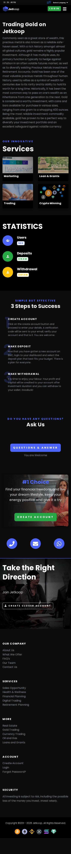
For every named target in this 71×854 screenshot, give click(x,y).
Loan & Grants (49, 176)
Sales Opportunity (14, 688)
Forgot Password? (14, 772)
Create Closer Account (29, 605)
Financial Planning (14, 696)
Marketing (11, 176)
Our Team (9, 663)
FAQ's (6, 659)
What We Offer (12, 654)
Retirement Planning (15, 705)
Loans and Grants (13, 742)
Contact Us (9, 667)
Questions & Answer (35, 448)
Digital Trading (11, 700)
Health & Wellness (14, 692)
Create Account (35, 517)
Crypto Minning (50, 203)
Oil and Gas (9, 738)
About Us (8, 650)
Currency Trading (13, 734)
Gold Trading (10, 730)
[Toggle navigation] (64, 9)
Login (54, 8)
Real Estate (9, 726)
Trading (9, 203)
